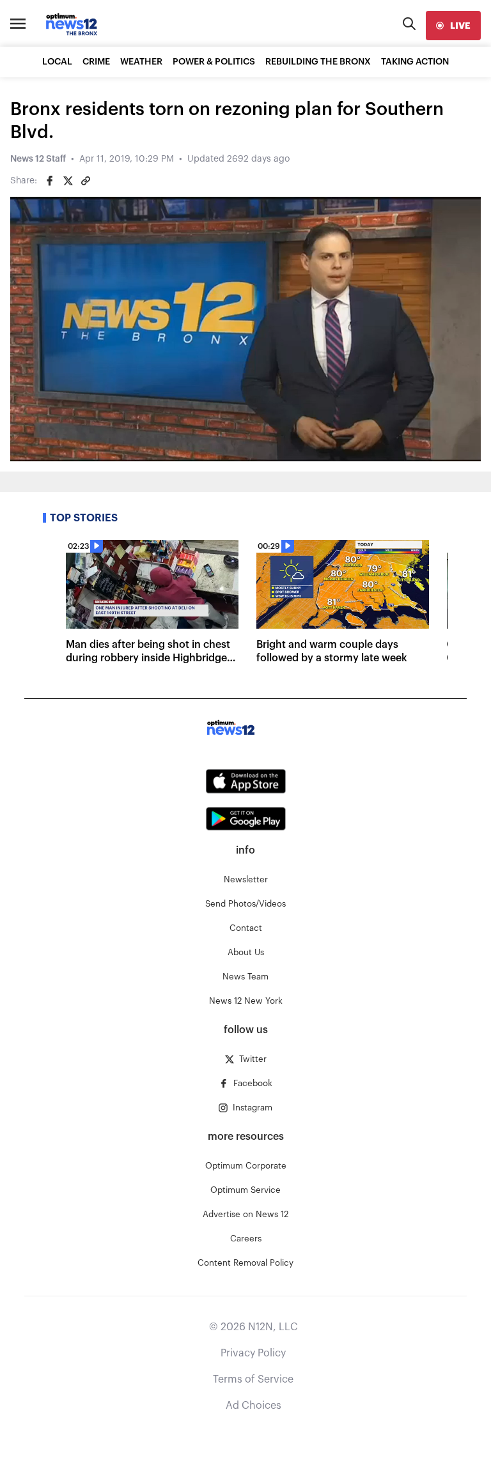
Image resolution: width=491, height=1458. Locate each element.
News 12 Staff (38, 159)
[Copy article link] (86, 181)
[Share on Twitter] (68, 181)
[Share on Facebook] (50, 181)
